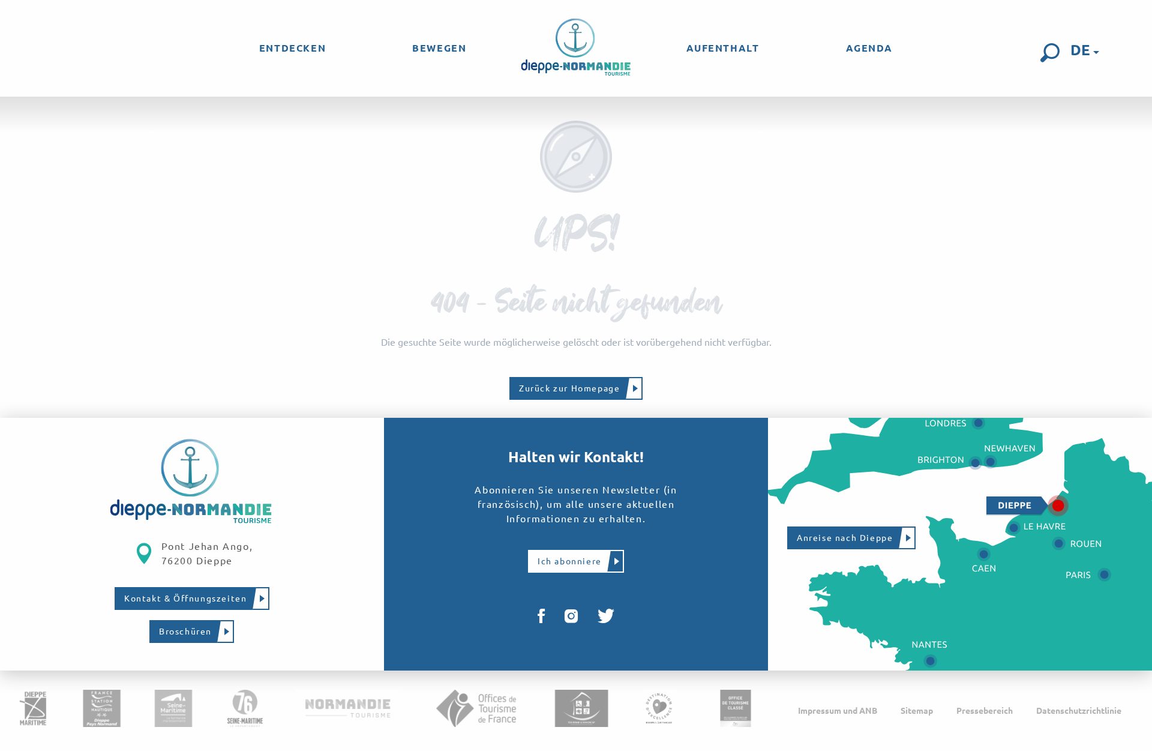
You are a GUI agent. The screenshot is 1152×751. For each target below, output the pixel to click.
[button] (1050, 52)
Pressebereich (984, 711)
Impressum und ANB (837, 711)
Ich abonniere (570, 561)
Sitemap (917, 711)
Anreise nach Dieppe (845, 538)
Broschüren (185, 631)
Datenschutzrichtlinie (1078, 711)
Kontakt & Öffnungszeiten (185, 598)
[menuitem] (292, 48)
